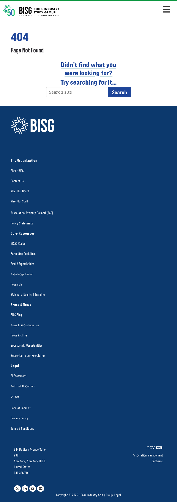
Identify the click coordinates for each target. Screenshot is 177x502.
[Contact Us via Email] (40, 488)
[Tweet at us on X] (17, 488)
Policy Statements (22, 223)
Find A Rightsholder (22, 264)
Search (119, 92)
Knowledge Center (22, 274)
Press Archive (19, 335)
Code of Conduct (21, 408)
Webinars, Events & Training (28, 294)
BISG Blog (16, 315)
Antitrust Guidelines (23, 386)
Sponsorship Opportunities (27, 345)
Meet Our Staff (19, 201)
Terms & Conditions (22, 428)
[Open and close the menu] (116, 9)
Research (16, 284)
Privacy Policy (19, 418)
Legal (117, 495)
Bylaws (15, 396)
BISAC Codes (18, 243)
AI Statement (19, 376)
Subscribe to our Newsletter (28, 355)
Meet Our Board (20, 191)
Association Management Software (148, 458)
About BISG (17, 171)
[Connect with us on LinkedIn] (25, 488)
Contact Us (17, 181)
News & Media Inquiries (25, 325)
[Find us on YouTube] (32, 488)
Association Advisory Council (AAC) (32, 213)
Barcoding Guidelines (23, 253)
